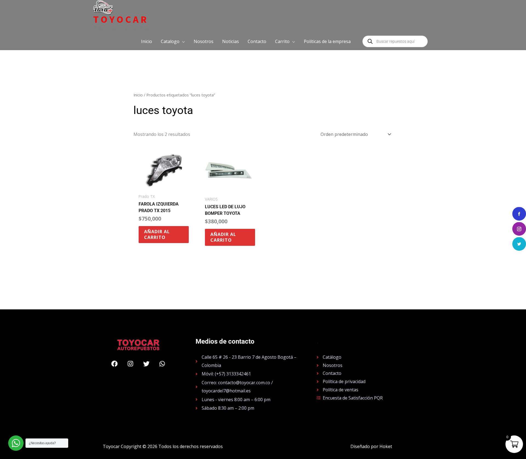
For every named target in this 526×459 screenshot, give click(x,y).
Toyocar (120, 19)
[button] (172, 41)
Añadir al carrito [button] (157, 234)
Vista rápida (163, 186)
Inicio (138, 95)
